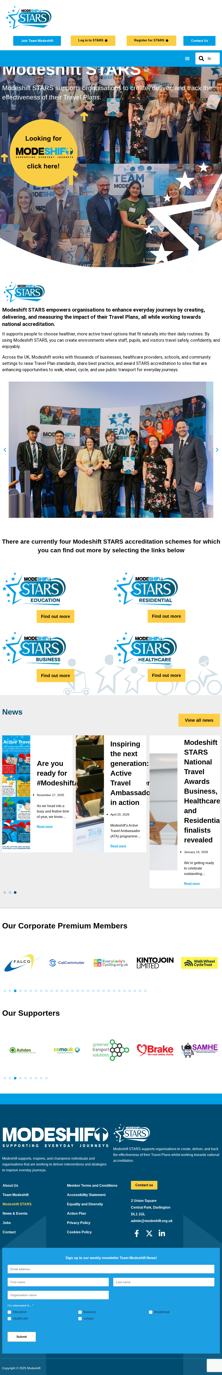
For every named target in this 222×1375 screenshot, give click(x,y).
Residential (161, 1312)
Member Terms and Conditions (92, 1185)
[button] (187, 58)
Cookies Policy (79, 1232)
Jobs (7, 1223)
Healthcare (20, 1318)
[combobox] (207, 58)
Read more (45, 826)
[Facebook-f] (136, 1233)
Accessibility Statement (86, 1195)
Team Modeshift (16, 1195)
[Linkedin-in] (162, 1233)
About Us (10, 1185)
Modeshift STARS (17, 1204)
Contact (9, 1232)
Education (19, 1312)
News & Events (15, 1213)
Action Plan (76, 1213)
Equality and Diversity (85, 1204)
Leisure (88, 1318)
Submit (21, 1336)
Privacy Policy (78, 1223)
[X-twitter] (149, 1233)
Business (89, 1312)
